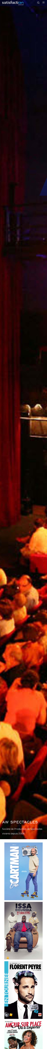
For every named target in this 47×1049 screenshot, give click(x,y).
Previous (3, 419)
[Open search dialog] (38, 3)
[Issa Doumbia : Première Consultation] (23, 931)
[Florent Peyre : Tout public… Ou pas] (23, 990)
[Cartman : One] (23, 871)
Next (44, 419)
